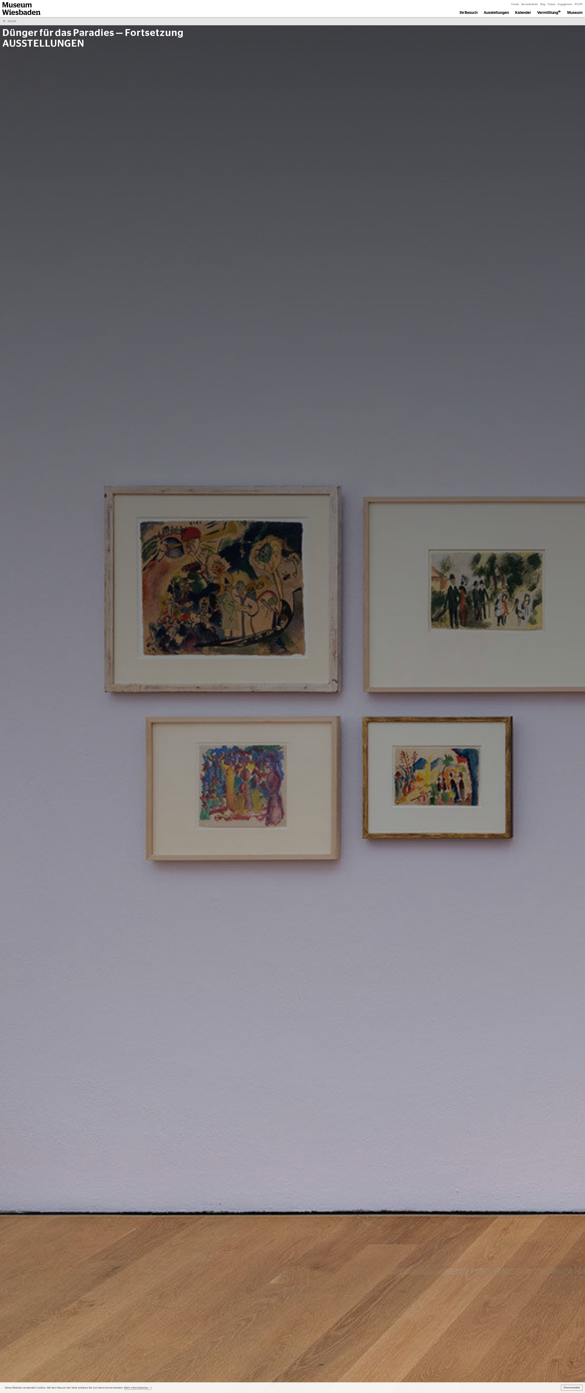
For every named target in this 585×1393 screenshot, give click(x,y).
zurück (12, 21)
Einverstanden (572, 1387)
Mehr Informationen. (136, 1387)
